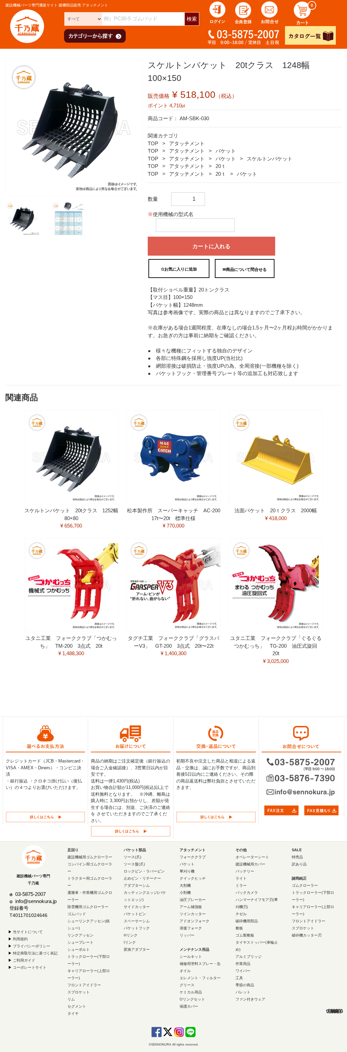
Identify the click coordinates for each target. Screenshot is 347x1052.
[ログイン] (217, 12)
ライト (241, 878)
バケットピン (135, 914)
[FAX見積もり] (321, 810)
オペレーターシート (252, 857)
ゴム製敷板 (245, 935)
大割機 (185, 885)
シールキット (191, 956)
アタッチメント (187, 143)
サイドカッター (137, 907)
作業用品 (243, 964)
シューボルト (78, 949)
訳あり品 (299, 864)
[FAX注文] (281, 810)
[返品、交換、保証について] (216, 816)
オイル (185, 971)
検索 (192, 19)
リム (71, 999)
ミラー (241, 885)
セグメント (76, 1006)
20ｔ (221, 166)
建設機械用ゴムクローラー (89, 857)
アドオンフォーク (194, 921)
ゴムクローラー (305, 885)
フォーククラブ (193, 857)
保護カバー (189, 1006)
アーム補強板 (191, 907)
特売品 (297, 857)
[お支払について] (45, 816)
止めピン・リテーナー (142, 878)
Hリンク (131, 935)
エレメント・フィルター (200, 978)
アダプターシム (137, 885)
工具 (239, 978)
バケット (226, 151)
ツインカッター (193, 914)
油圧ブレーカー (193, 900)
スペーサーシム (137, 921)
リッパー (187, 935)
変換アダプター (137, 949)
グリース (187, 985)
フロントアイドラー (84, 985)
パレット (243, 992)
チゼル (241, 914)
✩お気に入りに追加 (179, 269)
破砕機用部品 (247, 921)
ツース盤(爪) (134, 864)
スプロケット (78, 992)
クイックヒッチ (193, 878)
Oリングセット (192, 999)
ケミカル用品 (191, 992)
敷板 (239, 928)
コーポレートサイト (29, 967)
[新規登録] (243, 12)
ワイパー (243, 971)
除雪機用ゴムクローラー (87, 907)
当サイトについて (28, 932)
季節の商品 (245, 985)
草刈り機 (187, 871)
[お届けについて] (130, 831)
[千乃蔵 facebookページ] (156, 1032)
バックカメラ (247, 892)
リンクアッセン (80, 935)
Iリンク (130, 942)
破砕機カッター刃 (307, 935)
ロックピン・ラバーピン (144, 871)
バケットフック (137, 928)
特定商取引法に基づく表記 (35, 953)
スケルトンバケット (269, 159)
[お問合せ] (270, 12)
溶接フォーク (191, 928)
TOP (153, 143)
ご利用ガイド (24, 960)
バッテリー (245, 871)
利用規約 (20, 939)
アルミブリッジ (249, 956)
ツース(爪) (132, 857)
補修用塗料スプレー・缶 (200, 964)
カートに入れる (211, 246)
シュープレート (80, 942)
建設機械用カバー (250, 864)
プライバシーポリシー (31, 946)
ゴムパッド (76, 914)
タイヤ (73, 1013)
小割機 (185, 892)
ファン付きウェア (250, 999)
